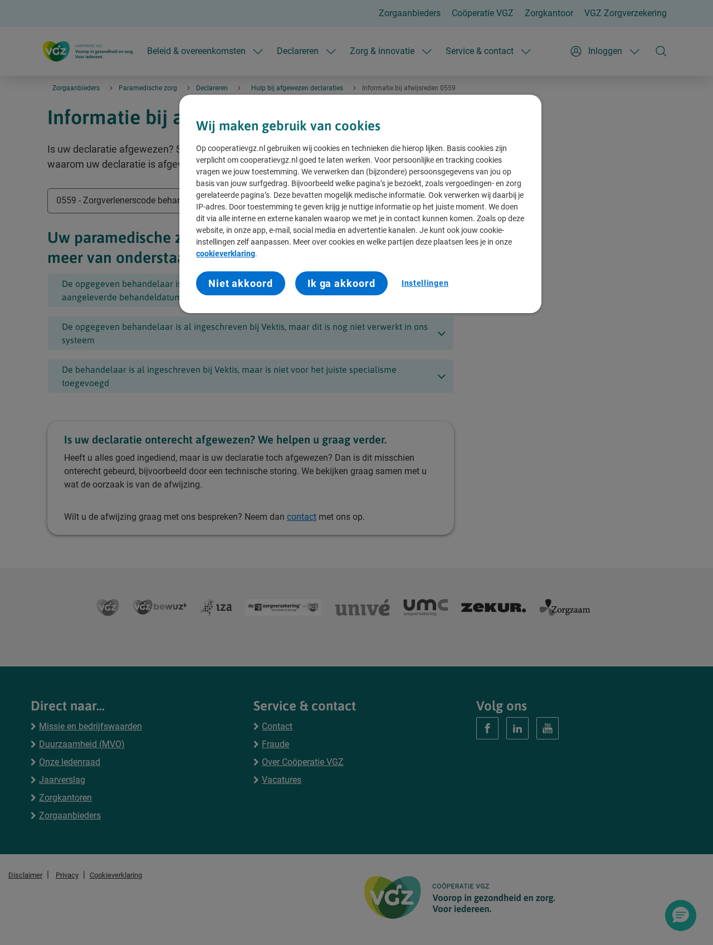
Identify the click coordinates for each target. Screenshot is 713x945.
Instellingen (425, 283)
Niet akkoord (240, 283)
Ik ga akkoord (341, 283)
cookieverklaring (225, 253)
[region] (360, 204)
